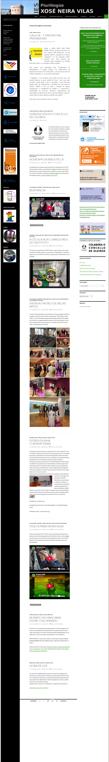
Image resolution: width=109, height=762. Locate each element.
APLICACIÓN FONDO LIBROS (94, 84)
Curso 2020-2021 (33, 111)
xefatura (43, 120)
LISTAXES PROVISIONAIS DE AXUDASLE (90, 274)
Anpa (30, 32)
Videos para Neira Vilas (46, 526)
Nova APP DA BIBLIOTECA (46, 159)
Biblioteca (32, 155)
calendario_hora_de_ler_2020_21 (38, 688)
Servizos (99, 16)
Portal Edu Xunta (7, 49)
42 (56, 701)
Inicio (36, 16)
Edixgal (5, 33)
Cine (36, 437)
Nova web (82, 262)
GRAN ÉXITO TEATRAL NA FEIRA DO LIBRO (91, 271)
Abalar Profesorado (7, 30)
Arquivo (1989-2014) (85, 306)
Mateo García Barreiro (37, 225)
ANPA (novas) (6, 43)
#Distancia (37, 190)
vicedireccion (47, 193)
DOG (4, 51)
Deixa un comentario (56, 162)
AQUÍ (31, 507)
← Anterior (32, 701)
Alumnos (39, 187)
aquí (43, 501)
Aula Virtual (6, 32)
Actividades (92, 16)
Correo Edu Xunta (7, 47)
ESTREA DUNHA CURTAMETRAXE (40, 442)
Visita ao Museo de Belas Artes (47, 305)
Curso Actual (37, 32)
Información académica (71, 16)
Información (94, 51)
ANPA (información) (7, 42)
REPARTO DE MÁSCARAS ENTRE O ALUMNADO (45, 619)
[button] (45, 281)
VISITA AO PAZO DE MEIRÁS (87, 268)
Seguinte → (64, 701)
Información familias (8, 40)
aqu (48, 511)
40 (48, 701)
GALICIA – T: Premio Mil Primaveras (45, 37)
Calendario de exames (8, 39)
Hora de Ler (38, 665)
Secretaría (83, 16)
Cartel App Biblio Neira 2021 (49, 175)
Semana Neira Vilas (36, 604)
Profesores (63, 523)
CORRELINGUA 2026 (85, 265)
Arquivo (5, 55)
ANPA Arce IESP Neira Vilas (48, 41)
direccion (46, 529)
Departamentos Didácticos (56, 16)
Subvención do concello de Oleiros (48, 115)
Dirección (50, 111)
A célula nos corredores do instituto (48, 241)
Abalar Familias (6, 37)
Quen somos (43, 16)
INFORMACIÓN (94, 82)
